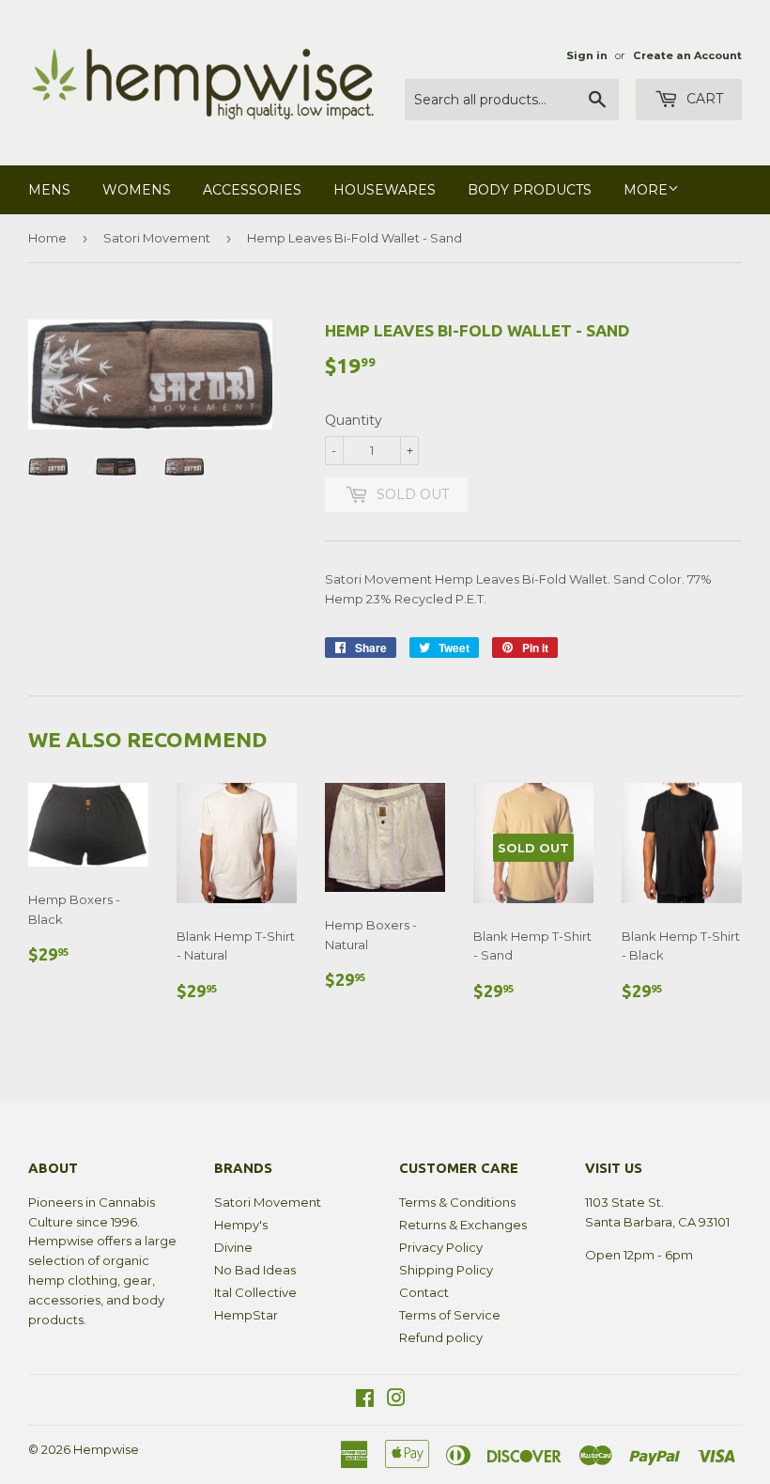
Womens (136, 189)
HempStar (246, 1314)
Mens (49, 189)
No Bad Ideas (255, 1269)
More (646, 189)
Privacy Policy (441, 1247)
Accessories (252, 189)
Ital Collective (255, 1292)
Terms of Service (449, 1314)
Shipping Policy (446, 1269)
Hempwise (106, 1449)
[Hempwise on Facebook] (365, 1400)
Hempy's (241, 1224)
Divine (233, 1247)
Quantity (353, 420)
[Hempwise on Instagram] (396, 1400)
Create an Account (687, 55)
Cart (703, 98)
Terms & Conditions (457, 1202)
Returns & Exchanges (463, 1224)
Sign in (587, 55)
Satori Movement (156, 237)
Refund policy (441, 1337)
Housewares (384, 189)
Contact (424, 1292)
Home (47, 237)
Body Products (530, 189)
